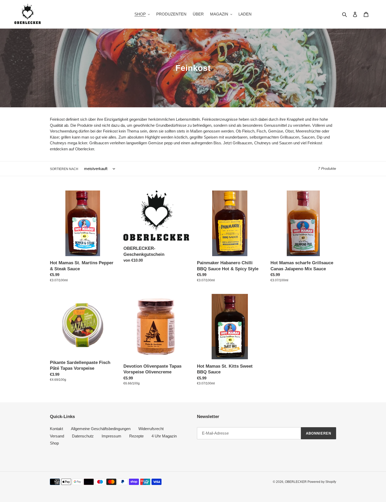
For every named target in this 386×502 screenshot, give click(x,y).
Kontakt (56, 428)
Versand (57, 436)
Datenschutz (83, 436)
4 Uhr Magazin (164, 436)
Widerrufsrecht (151, 428)
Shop (54, 443)
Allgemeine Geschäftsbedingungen (101, 428)
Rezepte (136, 436)
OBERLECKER (296, 482)
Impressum (111, 436)
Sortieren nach (64, 169)
